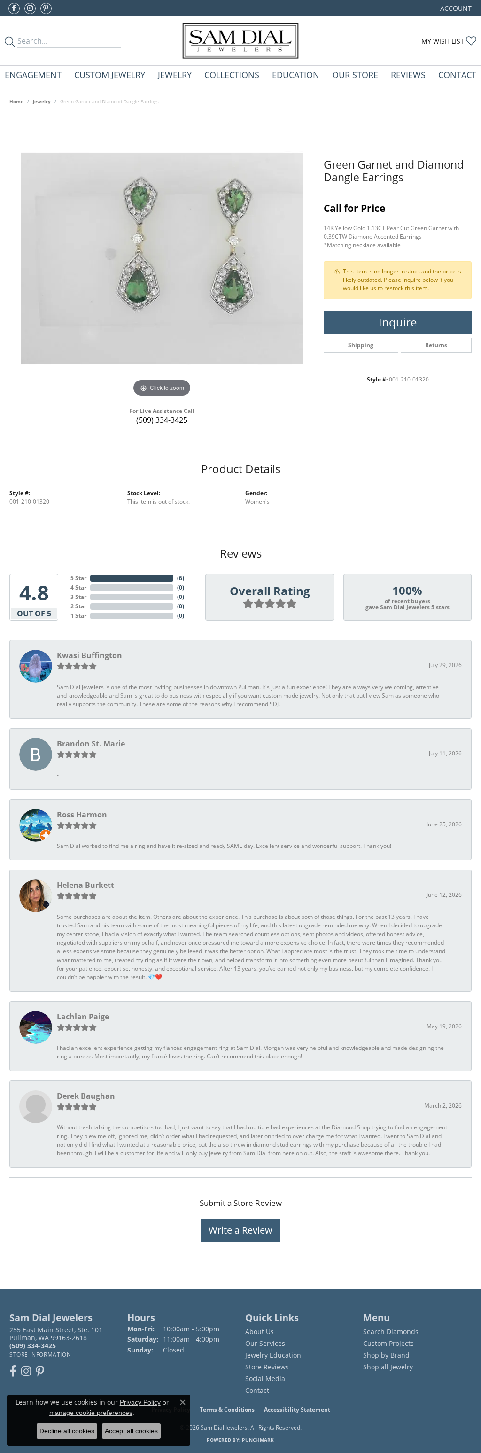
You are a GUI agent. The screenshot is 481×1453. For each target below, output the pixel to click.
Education (295, 74)
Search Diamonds (391, 1331)
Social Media (265, 1378)
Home (16, 101)
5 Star (78, 578)
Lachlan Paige (83, 1016)
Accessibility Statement (297, 1410)
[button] (455, 8)
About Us (259, 1331)
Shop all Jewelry (388, 1366)
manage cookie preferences (90, 1412)
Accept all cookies (131, 1431)
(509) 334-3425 (161, 420)
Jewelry (175, 74)
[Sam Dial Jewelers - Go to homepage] (240, 40)
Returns (436, 345)
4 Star (78, 587)
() (180, 578)
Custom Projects (388, 1343)
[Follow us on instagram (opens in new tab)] (30, 8)
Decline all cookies (66, 1431)
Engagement (33, 74)
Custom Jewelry (109, 74)
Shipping (360, 345)
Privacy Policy (140, 1402)
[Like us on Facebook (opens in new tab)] (14, 8)
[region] (162, 258)
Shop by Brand (386, 1355)
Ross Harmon (82, 814)
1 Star (78, 616)
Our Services (265, 1343)
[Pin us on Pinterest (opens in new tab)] (46, 8)
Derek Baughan (86, 1096)
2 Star (78, 606)
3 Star (78, 597)
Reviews (408, 74)
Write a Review (240, 1230)
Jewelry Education (273, 1355)
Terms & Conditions (227, 1410)
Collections (231, 74)
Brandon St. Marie (91, 743)
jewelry (42, 101)
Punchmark (258, 1440)
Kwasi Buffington (89, 655)
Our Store (355, 74)
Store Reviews (267, 1366)
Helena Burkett (85, 885)
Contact (457, 74)
